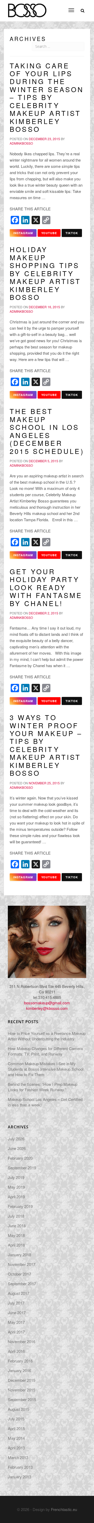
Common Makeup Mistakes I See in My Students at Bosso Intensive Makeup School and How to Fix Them (45, 1069)
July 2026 (16, 1138)
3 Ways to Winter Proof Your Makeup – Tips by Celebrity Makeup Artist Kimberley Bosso (46, 745)
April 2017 (16, 1332)
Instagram (23, 233)
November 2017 (21, 1264)
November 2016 (21, 1341)
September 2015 (22, 1399)
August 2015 (18, 1409)
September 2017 (22, 1283)
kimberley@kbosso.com (47, 1008)
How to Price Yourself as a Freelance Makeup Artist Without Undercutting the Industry (47, 1035)
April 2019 (16, 1196)
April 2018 (16, 1245)
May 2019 (16, 1187)
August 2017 (18, 1293)
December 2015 (21, 1380)
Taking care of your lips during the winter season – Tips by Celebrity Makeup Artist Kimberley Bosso (47, 97)
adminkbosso (21, 143)
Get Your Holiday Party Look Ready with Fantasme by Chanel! (46, 587)
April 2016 (16, 1351)
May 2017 (16, 1322)
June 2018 (17, 1225)
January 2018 (19, 1254)
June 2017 (17, 1312)
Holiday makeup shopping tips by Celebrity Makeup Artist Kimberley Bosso (45, 273)
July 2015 (16, 1418)
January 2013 (19, 1476)
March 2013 (18, 1457)
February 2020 (20, 1158)
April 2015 (16, 1428)
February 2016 (20, 1361)
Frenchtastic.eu (64, 1509)
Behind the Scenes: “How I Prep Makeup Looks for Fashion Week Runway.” (42, 1086)
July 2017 (16, 1303)
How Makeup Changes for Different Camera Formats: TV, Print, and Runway (45, 1051)
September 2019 (22, 1167)
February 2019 (20, 1206)
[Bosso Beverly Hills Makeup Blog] (27, 6)
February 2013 (20, 1467)
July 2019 (16, 1177)
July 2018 (16, 1216)
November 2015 (21, 1389)
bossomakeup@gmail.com (47, 1002)
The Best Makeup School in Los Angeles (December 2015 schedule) (47, 430)
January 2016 (19, 1370)
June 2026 (17, 1148)
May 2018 (16, 1235)
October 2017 (19, 1274)
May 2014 (16, 1438)
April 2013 (16, 1447)
